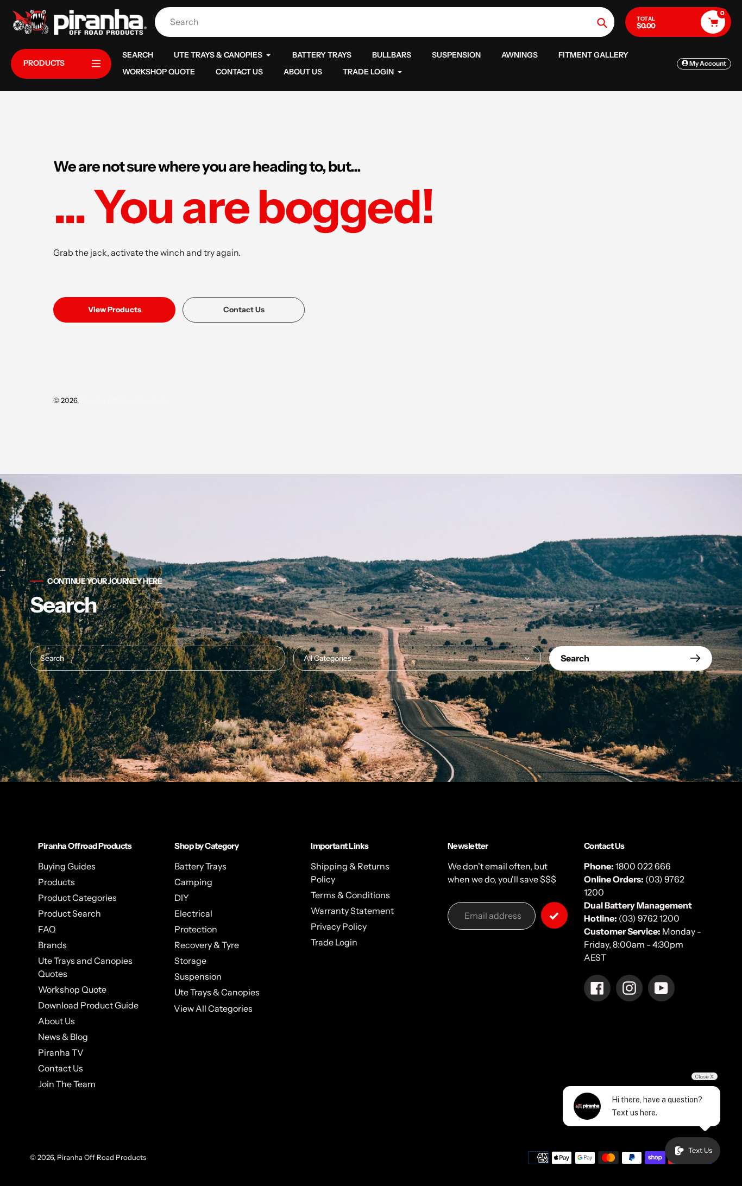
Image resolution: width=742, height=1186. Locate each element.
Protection (195, 929)
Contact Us (60, 1068)
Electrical (193, 913)
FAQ (47, 929)
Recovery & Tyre (206, 944)
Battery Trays (200, 866)
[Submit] (554, 915)
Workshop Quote (72, 989)
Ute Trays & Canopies (217, 992)
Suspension (198, 976)
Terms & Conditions (350, 894)
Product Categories (77, 897)
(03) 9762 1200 (649, 918)
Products (56, 881)
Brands (52, 944)
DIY (181, 897)
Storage (190, 960)
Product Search (69, 913)
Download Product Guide (88, 1005)
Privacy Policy (339, 926)
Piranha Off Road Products (124, 400)
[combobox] (387, 22)
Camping (193, 881)
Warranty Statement (352, 910)
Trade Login (334, 942)
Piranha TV (61, 1052)
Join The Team (67, 1083)
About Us (56, 1020)
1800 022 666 (643, 866)
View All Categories (213, 1008)
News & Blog (63, 1036)
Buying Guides (67, 866)
